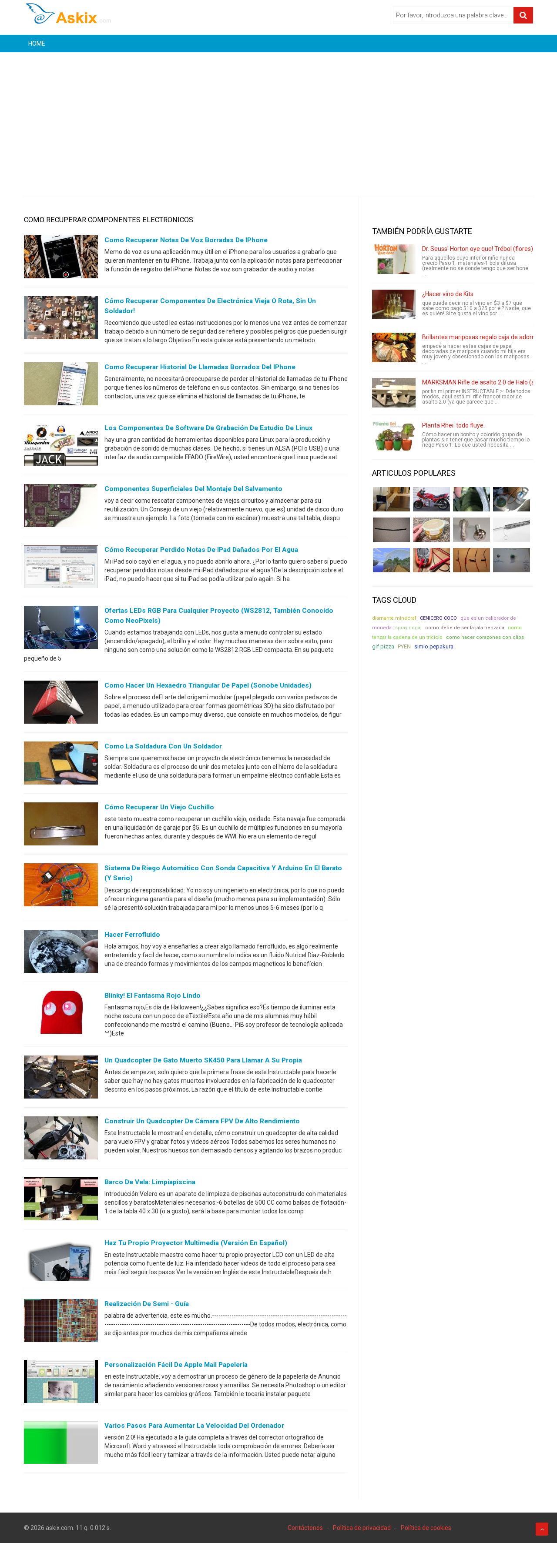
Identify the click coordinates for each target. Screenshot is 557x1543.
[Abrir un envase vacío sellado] (431, 530)
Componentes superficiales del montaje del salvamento (193, 489)
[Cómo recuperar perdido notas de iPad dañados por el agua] (61, 568)
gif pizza (383, 646)
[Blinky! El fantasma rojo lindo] (61, 1013)
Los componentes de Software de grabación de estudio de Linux (208, 428)
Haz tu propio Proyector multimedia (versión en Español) (195, 1243)
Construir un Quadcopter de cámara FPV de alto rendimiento (202, 1121)
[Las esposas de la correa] (391, 530)
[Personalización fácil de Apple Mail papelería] (61, 1382)
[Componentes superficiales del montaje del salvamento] (61, 507)
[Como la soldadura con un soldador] (61, 764)
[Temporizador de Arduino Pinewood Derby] (391, 499)
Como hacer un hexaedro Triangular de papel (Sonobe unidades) (208, 685)
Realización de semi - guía (146, 1304)
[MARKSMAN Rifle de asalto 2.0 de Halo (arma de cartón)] (394, 392)
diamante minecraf (394, 618)
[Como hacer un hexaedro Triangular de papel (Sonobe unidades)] (61, 704)
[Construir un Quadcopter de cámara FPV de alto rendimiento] (61, 1139)
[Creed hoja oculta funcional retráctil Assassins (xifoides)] (511, 530)
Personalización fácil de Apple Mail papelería (176, 1365)
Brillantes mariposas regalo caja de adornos (482, 337)
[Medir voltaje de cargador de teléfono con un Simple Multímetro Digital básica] (431, 560)
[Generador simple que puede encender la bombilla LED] (511, 560)
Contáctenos (305, 1527)
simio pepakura (433, 646)
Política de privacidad (362, 1527)
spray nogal (408, 628)
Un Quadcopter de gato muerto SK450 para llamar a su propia (203, 1060)
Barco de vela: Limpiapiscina (149, 1182)
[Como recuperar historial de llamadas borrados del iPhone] (61, 385)
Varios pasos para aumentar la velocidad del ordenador (194, 1425)
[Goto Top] (542, 1529)
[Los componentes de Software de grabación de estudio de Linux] (61, 446)
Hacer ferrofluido (132, 934)
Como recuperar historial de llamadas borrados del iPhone (199, 367)
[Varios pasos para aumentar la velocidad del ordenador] (61, 1443)
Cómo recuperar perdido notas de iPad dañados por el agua (201, 550)
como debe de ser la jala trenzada (464, 628)
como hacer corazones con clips (485, 637)
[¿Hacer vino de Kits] (394, 304)
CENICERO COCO (438, 618)
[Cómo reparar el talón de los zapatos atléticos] (471, 499)
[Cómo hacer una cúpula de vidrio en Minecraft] (391, 560)
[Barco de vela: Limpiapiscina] (61, 1200)
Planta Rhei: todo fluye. (453, 425)
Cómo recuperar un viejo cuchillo (159, 807)
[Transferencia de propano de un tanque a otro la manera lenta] (511, 499)
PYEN (404, 646)
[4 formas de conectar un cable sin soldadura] (471, 560)
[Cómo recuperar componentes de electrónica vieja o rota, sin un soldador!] (61, 319)
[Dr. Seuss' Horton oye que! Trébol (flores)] (394, 259)
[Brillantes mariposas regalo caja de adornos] (394, 347)
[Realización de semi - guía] (61, 1322)
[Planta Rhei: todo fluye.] (394, 436)
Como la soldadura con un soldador (163, 746)
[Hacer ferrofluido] (61, 952)
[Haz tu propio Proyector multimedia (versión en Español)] (61, 1261)
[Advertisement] (278, 117)
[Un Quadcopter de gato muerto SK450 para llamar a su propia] (61, 1078)
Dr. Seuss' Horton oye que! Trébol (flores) (477, 248)
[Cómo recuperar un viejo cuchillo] (61, 825)
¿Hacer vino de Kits (447, 294)
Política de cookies (426, 1527)
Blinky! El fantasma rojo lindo (152, 995)
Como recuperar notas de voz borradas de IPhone (186, 240)
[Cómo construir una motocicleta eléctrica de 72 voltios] (431, 499)
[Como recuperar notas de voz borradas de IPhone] (61, 258)
